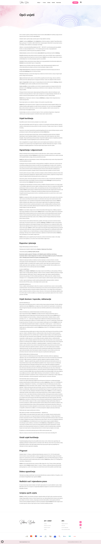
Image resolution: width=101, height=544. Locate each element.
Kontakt (53, 2)
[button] (2, 541)
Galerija (48, 2)
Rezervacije (58, 2)
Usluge (38, 2)
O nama (44, 2)
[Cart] (81, 2)
